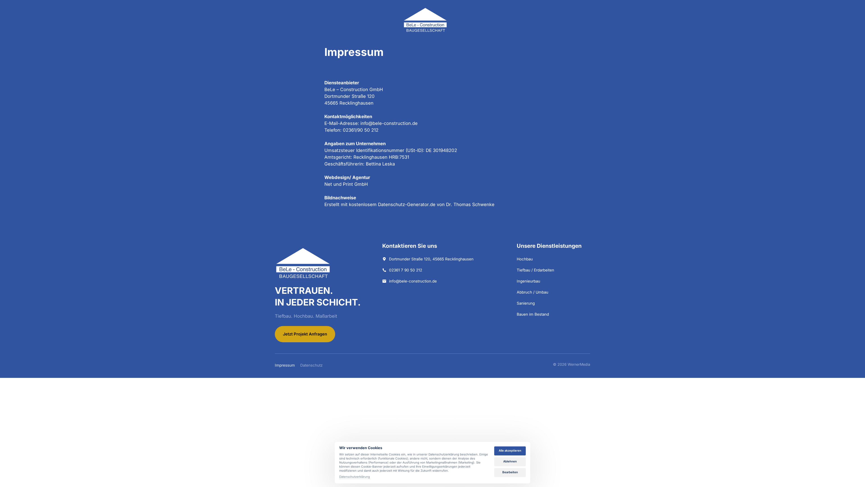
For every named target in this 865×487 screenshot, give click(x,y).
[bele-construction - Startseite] (425, 20)
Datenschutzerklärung (354, 477)
